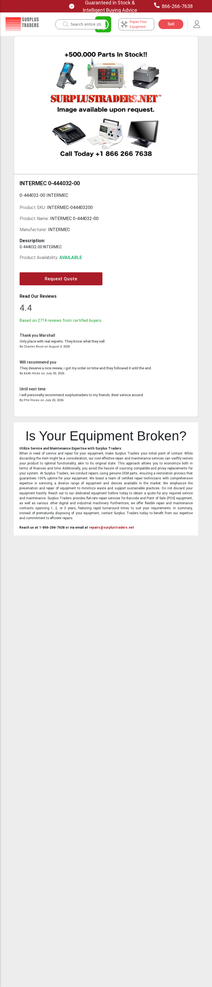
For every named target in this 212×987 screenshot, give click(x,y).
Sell (171, 24)
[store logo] (22, 24)
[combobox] (86, 24)
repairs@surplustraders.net (111, 527)
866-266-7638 (177, 6)
